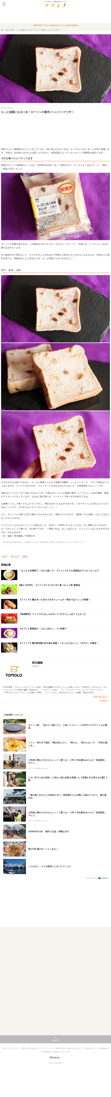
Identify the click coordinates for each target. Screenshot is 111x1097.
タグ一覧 (66, 1052)
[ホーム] (2, 30)
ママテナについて (8, 1048)
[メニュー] (3, 4)
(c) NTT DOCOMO (55, 1063)
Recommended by (92, 878)
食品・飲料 (10, 30)
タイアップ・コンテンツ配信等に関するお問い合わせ (58, 1048)
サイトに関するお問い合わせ (26, 1048)
